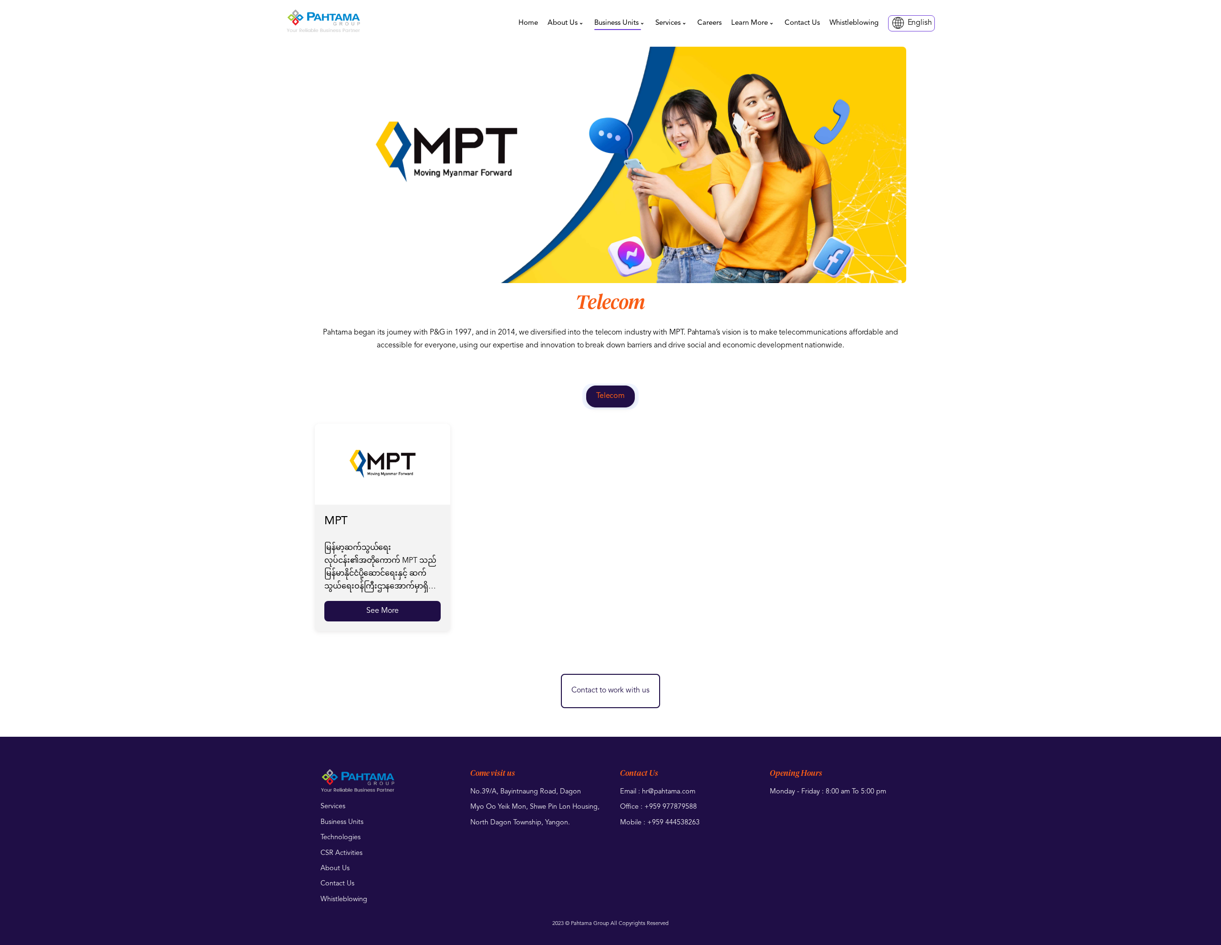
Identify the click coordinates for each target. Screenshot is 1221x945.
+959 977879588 (670, 807)
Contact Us (802, 23)
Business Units (616, 23)
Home (528, 23)
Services (668, 23)
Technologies (341, 837)
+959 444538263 (673, 822)
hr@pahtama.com (668, 791)
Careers (709, 23)
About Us (563, 23)
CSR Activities (341, 853)
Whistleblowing (854, 23)
